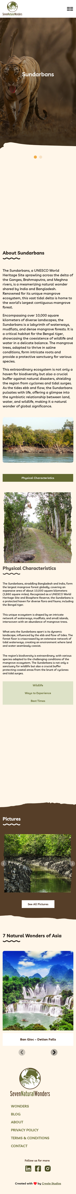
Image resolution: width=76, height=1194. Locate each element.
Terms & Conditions (30, 1138)
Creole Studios (51, 1183)
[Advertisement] (38, 201)
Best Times (38, 701)
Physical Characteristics (38, 478)
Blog (16, 1114)
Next (72, 863)
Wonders (20, 1106)
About (17, 1122)
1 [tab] (35, 157)
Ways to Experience (38, 693)
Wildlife (38, 685)
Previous (4, 863)
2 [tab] (40, 157)
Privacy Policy (25, 1130)
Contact (19, 1146)
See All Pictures (38, 904)
